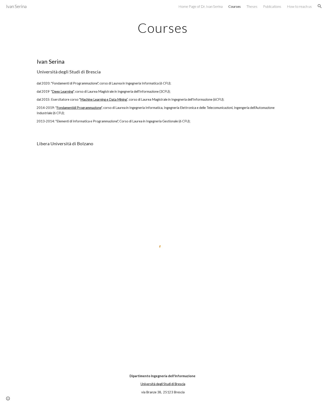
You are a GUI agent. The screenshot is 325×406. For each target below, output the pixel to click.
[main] (162, 28)
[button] (319, 6)
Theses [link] (252, 6)
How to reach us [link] (299, 6)
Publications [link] (272, 6)
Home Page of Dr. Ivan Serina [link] (200, 6)
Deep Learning (62, 91)
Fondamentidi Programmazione (79, 108)
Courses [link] (234, 6)
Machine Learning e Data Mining (103, 99)
